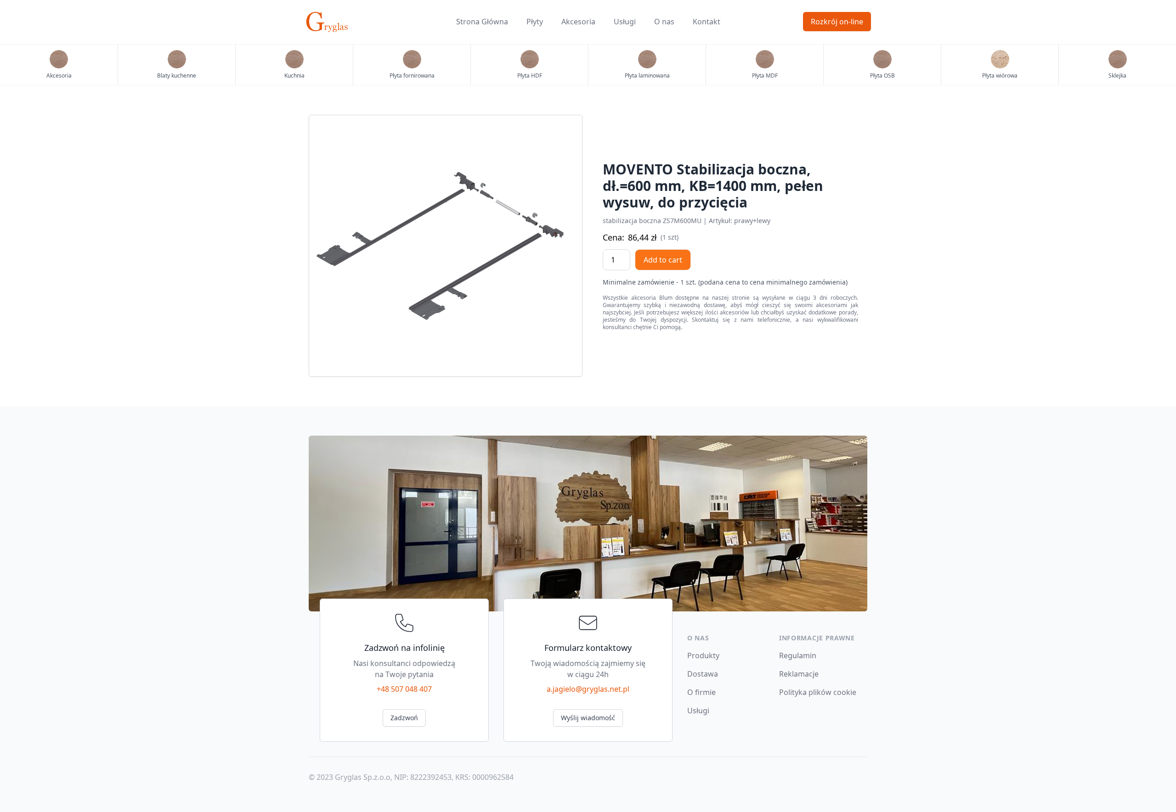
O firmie (701, 692)
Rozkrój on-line (837, 22)
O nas (664, 22)
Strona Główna (482, 22)
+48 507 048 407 (404, 689)
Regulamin (797, 655)
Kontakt (706, 22)
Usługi (625, 22)
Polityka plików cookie (817, 692)
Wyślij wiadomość (588, 717)
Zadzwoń (404, 717)
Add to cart (663, 260)
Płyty (534, 22)
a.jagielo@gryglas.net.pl (588, 689)
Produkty (703, 655)
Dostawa (702, 674)
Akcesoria (578, 22)
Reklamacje (799, 674)
